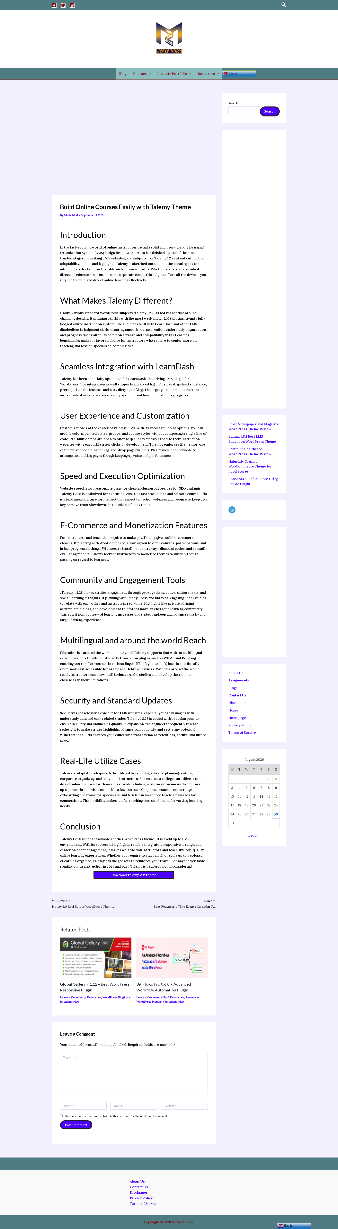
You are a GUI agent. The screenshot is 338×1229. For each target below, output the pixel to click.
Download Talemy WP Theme (133, 875)
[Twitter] (63, 5)
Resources (206, 74)
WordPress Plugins (115, 997)
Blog (122, 74)
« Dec (252, 836)
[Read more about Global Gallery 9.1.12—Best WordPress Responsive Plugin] (95, 957)
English (233, 73)
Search (233, 103)
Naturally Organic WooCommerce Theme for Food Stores (250, 466)
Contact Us (237, 695)
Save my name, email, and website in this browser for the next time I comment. (116, 1116)
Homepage (237, 718)
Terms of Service (242, 732)
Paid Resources (173, 997)
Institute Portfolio (172, 74)
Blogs (232, 688)
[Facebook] (54, 5)
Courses (140, 74)
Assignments (238, 680)
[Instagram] (72, 5)
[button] (283, 5)
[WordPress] (232, 509)
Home (233, 710)
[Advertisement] (134, 144)
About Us (235, 673)
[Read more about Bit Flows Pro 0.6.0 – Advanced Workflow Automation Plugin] (172, 957)
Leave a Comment (72, 997)
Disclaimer (237, 703)
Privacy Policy (239, 725)
